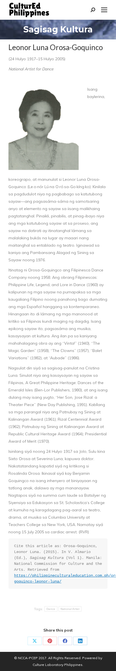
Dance (50, 608)
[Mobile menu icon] (104, 9)
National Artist (70, 608)
